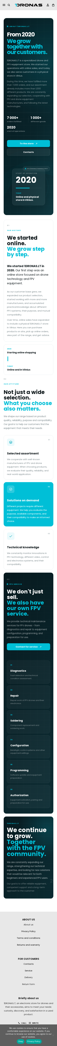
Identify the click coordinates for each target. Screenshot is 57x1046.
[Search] (9, 5)
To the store (28, 143)
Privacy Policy (33, 1041)
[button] (4, 5)
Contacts (28, 152)
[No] (53, 1036)
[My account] (48, 5)
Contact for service (29, 646)
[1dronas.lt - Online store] (28, 5)
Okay (20, 1041)
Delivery (29, 977)
